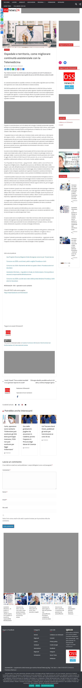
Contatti (61, 125)
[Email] (2, 29)
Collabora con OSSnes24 (56, 635)
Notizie (36, 635)
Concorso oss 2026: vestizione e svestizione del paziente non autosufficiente (48, 610)
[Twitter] (2, 22)
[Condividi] (2, 32)
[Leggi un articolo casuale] (80, 4)
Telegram (52, 651)
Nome (4, 492)
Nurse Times (7, 6)
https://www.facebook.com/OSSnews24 (15, 293)
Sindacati (22, 2)
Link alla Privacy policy (47, 685)
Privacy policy (53, 641)
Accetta (32, 685)
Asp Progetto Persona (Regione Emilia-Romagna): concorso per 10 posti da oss (30, 257)
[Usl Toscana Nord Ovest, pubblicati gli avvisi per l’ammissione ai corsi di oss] (48, 416)
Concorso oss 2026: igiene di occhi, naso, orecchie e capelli (74, 247)
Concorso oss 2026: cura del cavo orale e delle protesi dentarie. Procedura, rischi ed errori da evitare (74, 224)
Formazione (51, 2)
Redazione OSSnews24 (17, 66)
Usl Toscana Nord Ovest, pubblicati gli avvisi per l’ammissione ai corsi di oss (48, 431)
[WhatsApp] (2, 19)
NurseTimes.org (42, 667)
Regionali (41, 2)
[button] (44, 2)
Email (4, 500)
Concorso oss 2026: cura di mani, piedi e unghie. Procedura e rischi (26, 261)
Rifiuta (37, 685)
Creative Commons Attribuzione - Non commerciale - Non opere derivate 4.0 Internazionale (72, 638)
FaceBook (52, 648)
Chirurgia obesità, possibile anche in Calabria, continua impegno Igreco (42, 381)
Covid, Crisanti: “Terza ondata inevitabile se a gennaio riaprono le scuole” (16, 381)
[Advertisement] (50, 9)
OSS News (6, 2)
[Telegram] (2, 16)
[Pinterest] (2, 26)
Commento (6, 470)
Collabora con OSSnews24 (65, 122)
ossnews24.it (8, 667)
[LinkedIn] (2, 13)
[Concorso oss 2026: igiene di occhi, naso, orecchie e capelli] (65, 243)
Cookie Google (54, 645)
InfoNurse (61, 2)
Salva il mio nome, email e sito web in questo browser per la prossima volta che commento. (26, 520)
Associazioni (31, 2)
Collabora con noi (19, 6)
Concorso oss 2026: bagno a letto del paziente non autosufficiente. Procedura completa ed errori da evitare (35, 613)
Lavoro (14, 2)
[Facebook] (2, 10)
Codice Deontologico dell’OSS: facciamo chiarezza (60, 610)
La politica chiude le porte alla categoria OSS (74, 608)
